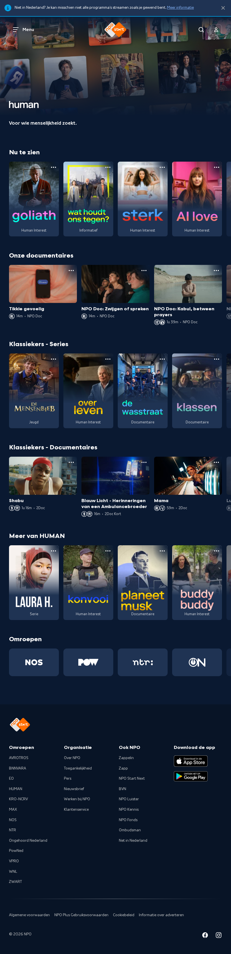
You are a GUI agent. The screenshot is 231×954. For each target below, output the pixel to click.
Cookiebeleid (123, 915)
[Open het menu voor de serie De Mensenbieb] (53, 359)
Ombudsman (130, 830)
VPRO (14, 861)
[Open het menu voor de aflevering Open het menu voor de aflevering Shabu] (71, 462)
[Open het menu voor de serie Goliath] (53, 167)
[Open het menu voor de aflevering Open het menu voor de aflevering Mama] (216, 462)
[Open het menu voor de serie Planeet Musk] (162, 551)
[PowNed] (88, 662)
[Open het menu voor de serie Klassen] (216, 359)
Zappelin (126, 758)
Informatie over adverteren (161, 915)
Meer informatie (180, 8)
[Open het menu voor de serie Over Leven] (108, 359)
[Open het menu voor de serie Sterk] (162, 167)
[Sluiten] (223, 8)
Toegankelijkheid (78, 768)
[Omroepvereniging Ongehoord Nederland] (197, 662)
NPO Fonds (128, 820)
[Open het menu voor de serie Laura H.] (53, 551)
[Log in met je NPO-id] (216, 29)
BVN (122, 789)
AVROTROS (18, 758)
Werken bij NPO (77, 799)
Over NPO (72, 758)
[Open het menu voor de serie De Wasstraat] (162, 359)
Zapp (123, 768)
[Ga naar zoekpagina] (201, 29)
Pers (67, 779)
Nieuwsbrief (74, 789)
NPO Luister (129, 799)
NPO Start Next (132, 779)
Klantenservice (76, 810)
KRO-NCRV (18, 799)
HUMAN (15, 789)
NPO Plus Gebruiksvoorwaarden (81, 915)
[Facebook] (205, 936)
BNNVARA (17, 768)
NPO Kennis (129, 810)
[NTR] (143, 662)
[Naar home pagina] (115, 29)
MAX (13, 810)
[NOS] (34, 662)
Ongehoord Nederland (28, 841)
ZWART (15, 882)
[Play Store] (191, 776)
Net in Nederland (133, 841)
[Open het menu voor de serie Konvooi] (108, 551)
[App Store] (191, 761)
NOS (13, 820)
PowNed (16, 851)
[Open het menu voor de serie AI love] (216, 167)
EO (11, 779)
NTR (12, 830)
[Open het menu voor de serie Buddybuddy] (216, 551)
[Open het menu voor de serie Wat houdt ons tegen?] (108, 167)
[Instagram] (218, 936)
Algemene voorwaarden (29, 915)
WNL (13, 872)
